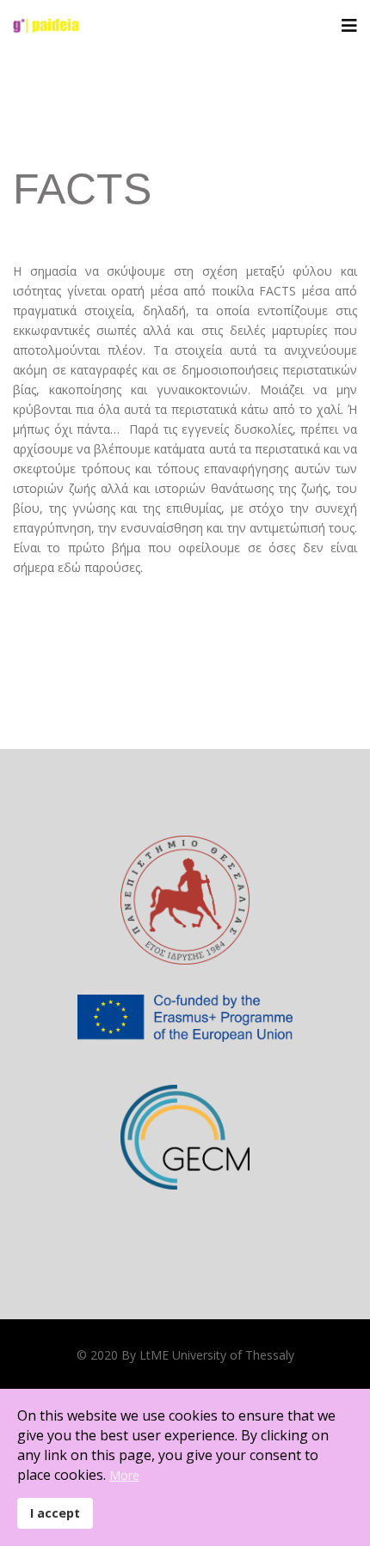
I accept (55, 1513)
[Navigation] (349, 26)
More (124, 1475)
